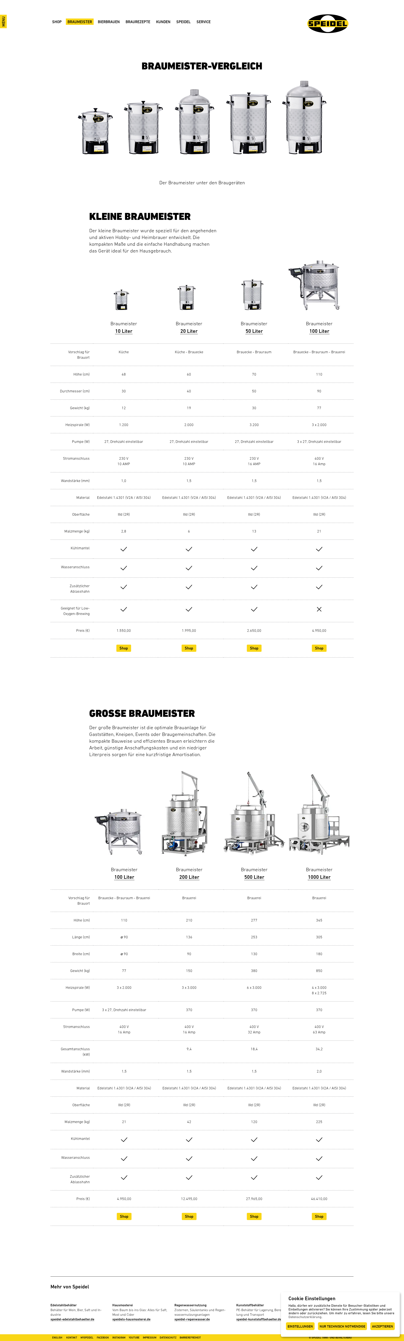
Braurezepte (138, 22)
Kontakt (71, 1337)
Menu (3, 21)
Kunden (163, 22)
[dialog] (340, 1314)
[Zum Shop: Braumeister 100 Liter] (319, 287)
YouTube (134, 1337)
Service (204, 22)
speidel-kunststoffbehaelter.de (258, 1319)
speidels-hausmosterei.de (131, 1319)
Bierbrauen (109, 22)
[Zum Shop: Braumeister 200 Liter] (189, 818)
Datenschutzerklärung (305, 1317)
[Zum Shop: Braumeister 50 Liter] (254, 287)
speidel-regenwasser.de (192, 1319)
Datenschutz (168, 1337)
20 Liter (189, 331)
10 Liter (123, 331)
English (57, 1337)
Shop (57, 22)
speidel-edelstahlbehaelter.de (72, 1319)
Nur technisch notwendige (342, 1326)
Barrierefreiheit (190, 1337)
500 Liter (254, 877)
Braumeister (80, 22)
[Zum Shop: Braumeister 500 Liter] (254, 818)
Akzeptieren (382, 1326)
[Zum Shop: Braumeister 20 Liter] (189, 287)
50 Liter (254, 331)
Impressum (149, 1337)
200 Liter (189, 877)
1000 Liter (319, 877)
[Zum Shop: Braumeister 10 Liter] (124, 287)
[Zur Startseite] (328, 23)
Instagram (118, 1337)
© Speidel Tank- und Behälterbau (330, 1337)
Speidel (183, 22)
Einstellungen (300, 1326)
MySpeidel (87, 1337)
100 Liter (319, 331)
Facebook (103, 1337)
